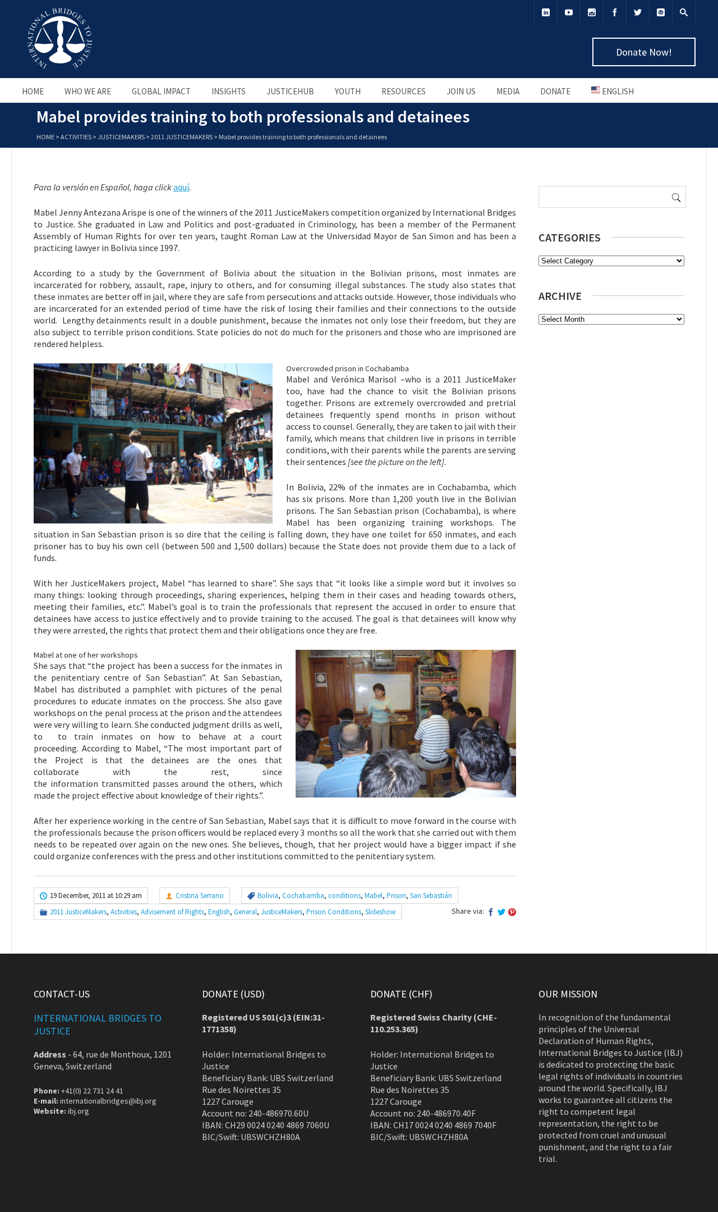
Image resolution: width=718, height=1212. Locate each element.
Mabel (374, 895)
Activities (76, 137)
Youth (348, 91)
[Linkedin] (546, 12)
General (245, 912)
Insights (228, 91)
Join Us (461, 91)
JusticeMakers (121, 137)
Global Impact (161, 91)
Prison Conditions (333, 912)
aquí (181, 187)
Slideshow (380, 912)
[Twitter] (638, 12)
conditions (344, 895)
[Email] (661, 12)
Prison (396, 895)
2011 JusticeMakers (182, 137)
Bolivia (267, 895)
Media (507, 91)
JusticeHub (290, 91)
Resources (403, 91)
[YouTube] (569, 12)
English (219, 912)
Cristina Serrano (200, 895)
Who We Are (88, 91)
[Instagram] (592, 12)
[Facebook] (615, 12)
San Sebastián (431, 895)
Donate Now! (644, 51)
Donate (555, 91)
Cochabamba (303, 895)
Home (33, 91)
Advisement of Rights (172, 912)
